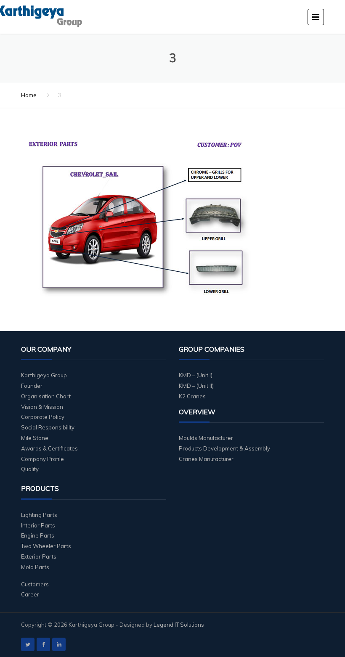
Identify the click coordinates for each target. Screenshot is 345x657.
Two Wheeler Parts (46, 546)
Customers (35, 584)
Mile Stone (34, 437)
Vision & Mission (42, 406)
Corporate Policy (42, 416)
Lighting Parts (39, 514)
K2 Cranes (192, 396)
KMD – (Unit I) (195, 375)
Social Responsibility (47, 427)
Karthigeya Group (44, 375)
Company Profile (42, 459)
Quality (30, 469)
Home (29, 95)
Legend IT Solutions (179, 624)
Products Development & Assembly (224, 448)
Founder (31, 385)
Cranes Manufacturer (206, 459)
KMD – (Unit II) (196, 385)
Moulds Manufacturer (206, 437)
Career (30, 594)
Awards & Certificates (49, 448)
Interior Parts (38, 525)
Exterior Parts (38, 556)
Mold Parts (35, 567)
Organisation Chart (46, 396)
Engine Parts (37, 535)
